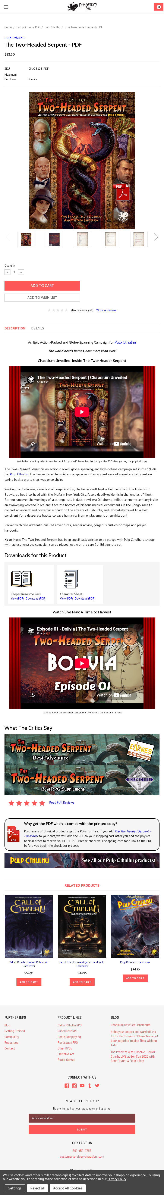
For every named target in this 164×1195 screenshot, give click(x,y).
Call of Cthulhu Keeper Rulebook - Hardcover (29, 964)
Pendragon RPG (68, 1042)
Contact (9, 1048)
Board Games (66, 1059)
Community (11, 1037)
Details (37, 328)
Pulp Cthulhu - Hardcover (135, 962)
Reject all (37, 1188)
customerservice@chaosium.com (82, 1156)
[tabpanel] (26, 240)
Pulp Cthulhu (125, 342)
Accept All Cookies (67, 1188)
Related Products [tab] (82, 885)
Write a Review (106, 310)
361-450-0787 (82, 1150)
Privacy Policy (116, 1179)
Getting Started (14, 1031)
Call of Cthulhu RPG (70, 1025)
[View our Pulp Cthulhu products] (82, 860)
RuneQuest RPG (68, 1031)
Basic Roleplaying (69, 1037)
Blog (7, 1025)
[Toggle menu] (6, 7)
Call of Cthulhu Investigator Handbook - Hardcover (82, 964)
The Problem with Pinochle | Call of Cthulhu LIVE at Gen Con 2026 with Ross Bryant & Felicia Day (133, 1056)
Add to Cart (29, 982)
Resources (11, 1042)
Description (14, 328)
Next (156, 236)
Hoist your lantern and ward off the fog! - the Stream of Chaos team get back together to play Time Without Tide (134, 1038)
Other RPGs (65, 1048)
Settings (15, 1188)
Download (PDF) (35, 598)
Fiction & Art (66, 1054)
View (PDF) (17, 598)
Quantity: (9, 266)
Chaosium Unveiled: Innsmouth (130, 1025)
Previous (7, 236)
